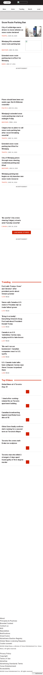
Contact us (4, 626)
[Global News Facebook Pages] (15, 501)
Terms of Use (5, 659)
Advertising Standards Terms (11, 664)
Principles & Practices (8, 621)
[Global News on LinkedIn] (15, 567)
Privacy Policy (5, 654)
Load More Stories (21, 233)
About (2, 618)
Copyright (4, 656)
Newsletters (4, 631)
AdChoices (38, 673)
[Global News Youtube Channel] (15, 534)
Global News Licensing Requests (13, 641)
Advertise (3, 661)
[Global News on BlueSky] (15, 616)
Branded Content (6, 623)
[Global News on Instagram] (15, 550)
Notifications (5, 633)
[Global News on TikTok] (15, 583)
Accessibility (5, 669)
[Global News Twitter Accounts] (15, 517)
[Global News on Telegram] (15, 599)
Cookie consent (6, 644)
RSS (1, 628)
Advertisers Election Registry (11, 638)
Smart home (5, 636)
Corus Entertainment (8, 666)
